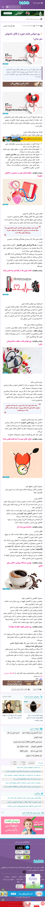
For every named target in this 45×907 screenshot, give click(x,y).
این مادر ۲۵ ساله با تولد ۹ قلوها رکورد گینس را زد (27, 779)
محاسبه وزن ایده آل (24, 527)
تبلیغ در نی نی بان (8, 879)
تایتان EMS (24, 751)
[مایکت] (22, 847)
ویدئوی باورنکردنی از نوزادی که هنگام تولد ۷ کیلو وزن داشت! (23, 771)
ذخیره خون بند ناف (13, 733)
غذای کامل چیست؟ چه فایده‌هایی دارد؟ (17, 439)
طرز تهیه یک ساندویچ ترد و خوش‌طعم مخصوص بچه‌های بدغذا (22, 775)
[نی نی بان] (24, 3)
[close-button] (24, 872)
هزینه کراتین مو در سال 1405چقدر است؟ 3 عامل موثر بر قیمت (35, 718)
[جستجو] (7, 7)
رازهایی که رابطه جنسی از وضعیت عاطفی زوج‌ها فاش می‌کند (23, 783)
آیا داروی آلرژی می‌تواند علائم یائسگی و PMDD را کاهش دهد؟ (22, 787)
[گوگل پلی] (22, 852)
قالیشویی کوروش (36, 746)
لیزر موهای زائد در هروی (34, 755)
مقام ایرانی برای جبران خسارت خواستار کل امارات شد (24, 798)
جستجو (14, 877)
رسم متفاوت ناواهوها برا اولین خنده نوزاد (29, 767)
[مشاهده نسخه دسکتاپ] (3, 7)
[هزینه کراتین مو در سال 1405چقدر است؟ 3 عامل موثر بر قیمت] (33, 706)
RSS (18, 882)
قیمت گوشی (38, 737)
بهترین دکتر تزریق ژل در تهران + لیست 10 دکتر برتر (12, 716)
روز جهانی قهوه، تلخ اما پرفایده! (20, 626)
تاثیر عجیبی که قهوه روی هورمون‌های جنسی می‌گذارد (24, 806)
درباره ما (7, 877)
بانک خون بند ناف (36, 751)
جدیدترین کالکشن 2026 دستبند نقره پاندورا (28, 742)
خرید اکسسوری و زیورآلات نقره (32, 733)
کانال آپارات (19, 879)
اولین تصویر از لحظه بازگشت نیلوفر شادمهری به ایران (24, 802)
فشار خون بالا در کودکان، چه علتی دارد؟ (17, 270)
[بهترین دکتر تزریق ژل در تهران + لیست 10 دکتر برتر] (12, 706)
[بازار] (22, 857)
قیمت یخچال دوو (22, 746)
